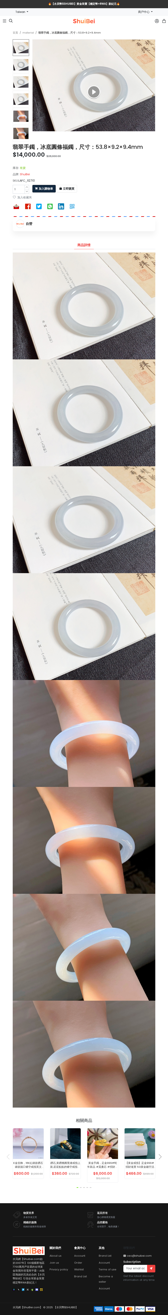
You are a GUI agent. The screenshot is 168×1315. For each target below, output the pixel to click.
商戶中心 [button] (144, 12)
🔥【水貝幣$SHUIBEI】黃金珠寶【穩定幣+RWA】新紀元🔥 (84, 4)
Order (78, 1262)
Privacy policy (59, 1269)
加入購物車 (46, 189)
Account (79, 1255)
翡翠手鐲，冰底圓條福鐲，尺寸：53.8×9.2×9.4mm (69, 32)
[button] (21, 140)
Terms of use (107, 1269)
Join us (54, 1262)
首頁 (15, 32)
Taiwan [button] (20, 12)
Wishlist (79, 1269)
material (28, 32)
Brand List (80, 1276)
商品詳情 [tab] (84, 245)
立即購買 (68, 189)
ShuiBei (25, 174)
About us (55, 1255)
